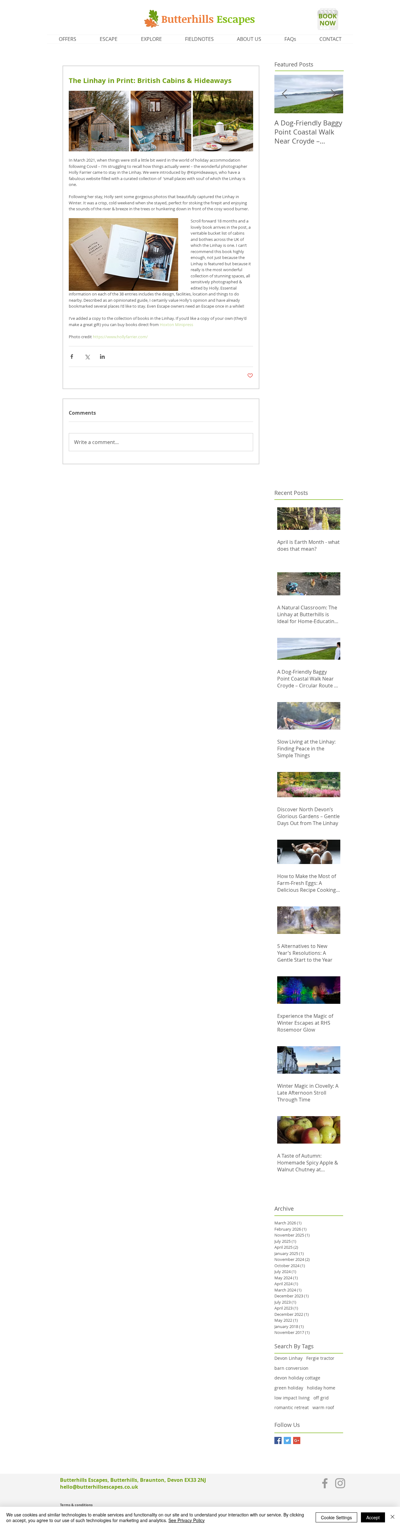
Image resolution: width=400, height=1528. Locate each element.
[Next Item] (333, 94)
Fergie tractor (320, 1358)
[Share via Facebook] (72, 356)
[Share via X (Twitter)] (87, 356)
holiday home (321, 1388)
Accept (373, 1517)
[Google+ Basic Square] (296, 1440)
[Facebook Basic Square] (278, 1440)
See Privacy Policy (186, 1520)
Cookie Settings (336, 1517)
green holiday (288, 1388)
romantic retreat (291, 1407)
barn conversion (291, 1368)
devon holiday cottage (297, 1378)
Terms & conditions (76, 1504)
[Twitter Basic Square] (287, 1440)
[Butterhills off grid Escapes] (340, 1483)
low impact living (292, 1398)
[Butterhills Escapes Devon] (325, 1483)
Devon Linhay (288, 1358)
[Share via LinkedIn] (102, 356)
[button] (108, 39)
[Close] (392, 1517)
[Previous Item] (284, 94)
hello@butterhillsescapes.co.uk (99, 1486)
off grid (321, 1398)
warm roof (323, 1407)
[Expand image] (99, 121)
